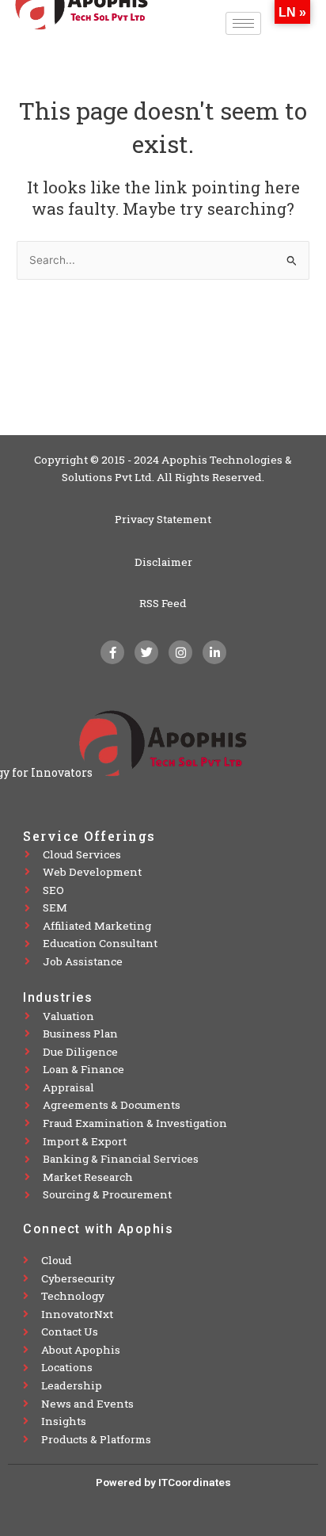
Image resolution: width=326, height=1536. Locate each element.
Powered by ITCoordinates (163, 1482)
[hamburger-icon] (243, 23)
